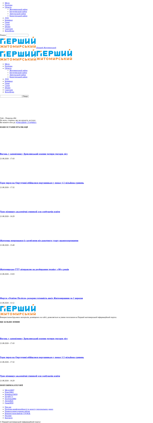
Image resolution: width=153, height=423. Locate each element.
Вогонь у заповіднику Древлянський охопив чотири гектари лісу (34, 154)
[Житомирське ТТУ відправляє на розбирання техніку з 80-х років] (18, 265)
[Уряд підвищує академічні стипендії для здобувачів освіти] (18, 207)
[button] (76, 111)
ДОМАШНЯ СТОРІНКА (26, 122)
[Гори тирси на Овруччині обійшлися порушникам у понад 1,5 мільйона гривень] (18, 178)
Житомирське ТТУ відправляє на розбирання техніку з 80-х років (34, 269)
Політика (8, 5)
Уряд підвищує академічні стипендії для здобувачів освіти (30, 211)
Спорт (7, 24)
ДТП (7, 18)
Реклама (8, 416)
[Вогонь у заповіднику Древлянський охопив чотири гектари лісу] (18, 149)
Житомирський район (18, 9)
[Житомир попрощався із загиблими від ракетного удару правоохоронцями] (18, 236)
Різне (9, 392)
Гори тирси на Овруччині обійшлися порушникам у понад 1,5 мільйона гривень (42, 183)
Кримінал (9, 20)
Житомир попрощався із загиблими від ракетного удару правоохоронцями (39, 240)
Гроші (7, 22)
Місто (7, 3)
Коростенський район (18, 16)
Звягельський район (18, 14)
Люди (9, 401)
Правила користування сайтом (17, 411)
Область (8, 7)
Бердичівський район (18, 12)
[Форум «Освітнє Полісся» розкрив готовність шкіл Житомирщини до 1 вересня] (18, 294)
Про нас (8, 407)
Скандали (9, 29)
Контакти (9, 418)
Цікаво (7, 27)
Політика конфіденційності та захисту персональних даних (29, 409)
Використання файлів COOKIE (17, 413)
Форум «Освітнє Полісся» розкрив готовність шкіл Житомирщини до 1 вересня (41, 298)
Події (9, 397)
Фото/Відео (9, 31)
